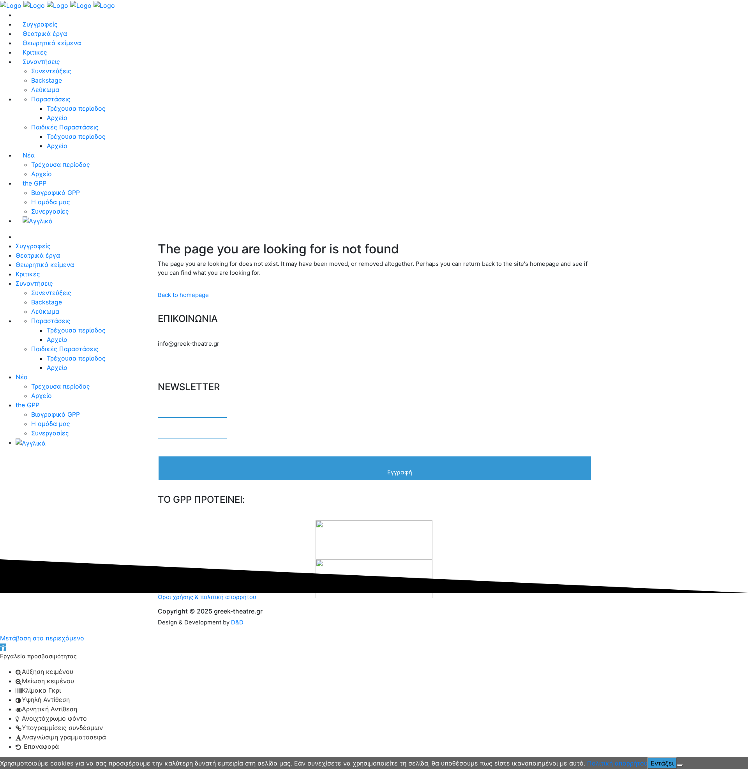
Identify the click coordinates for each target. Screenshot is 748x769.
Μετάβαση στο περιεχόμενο (42, 638)
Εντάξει (662, 763)
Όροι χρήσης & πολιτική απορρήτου (207, 597)
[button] (3, 647)
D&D (237, 622)
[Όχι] (680, 765)
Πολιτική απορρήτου (617, 763)
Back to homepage (183, 295)
